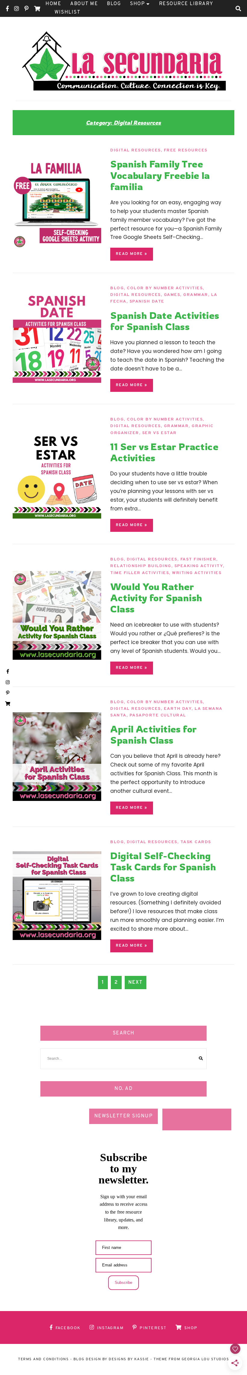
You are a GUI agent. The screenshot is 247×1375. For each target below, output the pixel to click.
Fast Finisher (198, 559)
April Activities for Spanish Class (153, 734)
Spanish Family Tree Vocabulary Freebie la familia (160, 175)
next (135, 983)
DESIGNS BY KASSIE (129, 1359)
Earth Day (178, 708)
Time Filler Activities (139, 573)
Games (172, 294)
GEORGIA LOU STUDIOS (205, 1359)
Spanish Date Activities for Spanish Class (164, 321)
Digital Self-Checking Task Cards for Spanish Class (163, 867)
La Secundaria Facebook (197, 1119)
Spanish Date (147, 301)
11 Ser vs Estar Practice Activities (164, 452)
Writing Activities (196, 573)
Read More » (131, 254)
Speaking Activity (198, 566)
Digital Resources (135, 150)
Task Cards (195, 842)
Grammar (195, 294)
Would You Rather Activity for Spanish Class (156, 598)
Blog (117, 288)
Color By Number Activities (165, 288)
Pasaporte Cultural (158, 715)
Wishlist (67, 12)
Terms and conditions (43, 1359)
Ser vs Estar (159, 433)
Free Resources (186, 150)
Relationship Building (140, 566)
